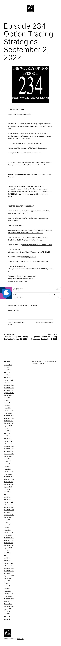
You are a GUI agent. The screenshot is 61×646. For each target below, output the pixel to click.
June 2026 (7, 370)
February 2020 (8, 563)
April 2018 (7, 619)
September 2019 (9, 576)
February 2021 (8, 532)
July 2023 (7, 459)
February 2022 (8, 502)
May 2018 (7, 616)
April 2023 (7, 466)
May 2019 (7, 586)
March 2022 (7, 499)
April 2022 (7, 497)
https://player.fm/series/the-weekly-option (37, 245)
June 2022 (7, 492)
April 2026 (7, 375)
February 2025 (8, 410)
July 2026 (7, 367)
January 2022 (8, 504)
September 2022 (9, 484)
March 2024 (7, 438)
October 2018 (8, 604)
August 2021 (8, 517)
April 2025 (7, 405)
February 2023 (8, 471)
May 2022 (7, 494)
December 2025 (9, 385)
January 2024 (8, 443)
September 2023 (9, 454)
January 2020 (8, 565)
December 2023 (9, 446)
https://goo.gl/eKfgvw (40, 261)
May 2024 (7, 433)
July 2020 (7, 550)
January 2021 (8, 535)
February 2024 (8, 441)
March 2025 (7, 408)
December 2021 (9, 507)
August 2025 (8, 395)
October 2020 (8, 543)
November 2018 (9, 601)
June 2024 (7, 431)
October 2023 (8, 451)
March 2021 (7, 530)
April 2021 (7, 527)
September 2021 (9, 515)
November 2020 (9, 540)
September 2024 (9, 423)
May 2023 (7, 464)
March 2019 (7, 591)
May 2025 (7, 403)
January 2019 (8, 596)
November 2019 (9, 570)
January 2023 (8, 474)
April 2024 (7, 436)
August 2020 (8, 548)
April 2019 (7, 588)
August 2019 (8, 578)
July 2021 (7, 520)
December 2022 (9, 476)
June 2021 (7, 522)
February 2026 (8, 380)
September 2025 (9, 393)
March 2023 (7, 469)
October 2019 (8, 573)
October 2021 (8, 512)
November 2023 (9, 448)
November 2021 (9, 510)
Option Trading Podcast (16, 109)
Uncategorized (49, 322)
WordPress (20, 639)
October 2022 (8, 482)
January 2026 (8, 382)
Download (33, 306)
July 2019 (7, 581)
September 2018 (9, 606)
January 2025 (8, 413)
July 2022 (7, 489)
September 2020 (9, 545)
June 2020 (7, 553)
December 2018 (9, 598)
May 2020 (7, 555)
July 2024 (7, 428)
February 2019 (8, 593)
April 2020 (7, 558)
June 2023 (7, 461)
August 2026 (8, 365)
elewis (11, 324)
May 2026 (7, 372)
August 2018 (8, 609)
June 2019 (7, 583)
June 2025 (7, 400)
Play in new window (21, 306)
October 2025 (8, 390)
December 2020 (9, 537)
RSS (17, 310)
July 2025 (7, 398)
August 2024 (8, 426)
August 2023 (8, 456)
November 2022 (9, 479)
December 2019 (9, 568)
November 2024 (9, 418)
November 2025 (9, 387)
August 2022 (8, 487)
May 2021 (7, 525)
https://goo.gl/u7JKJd (28, 257)
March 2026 (7, 377)
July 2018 (7, 611)
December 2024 (9, 415)
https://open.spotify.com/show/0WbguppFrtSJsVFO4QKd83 (29, 252)
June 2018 (7, 614)
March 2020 (7, 560)
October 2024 (8, 420)
